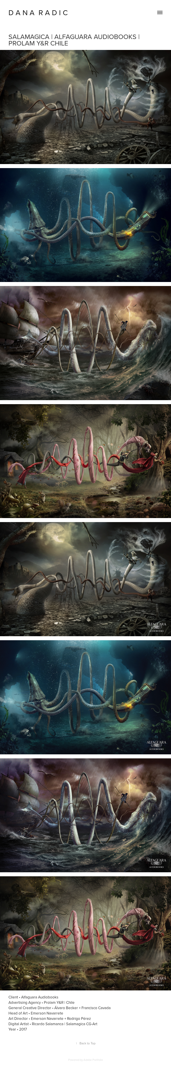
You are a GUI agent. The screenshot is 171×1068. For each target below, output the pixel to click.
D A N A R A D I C (38, 12)
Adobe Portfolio (93, 1060)
